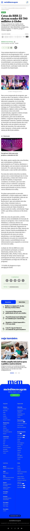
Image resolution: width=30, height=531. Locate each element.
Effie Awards (5, 451)
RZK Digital (19, 455)
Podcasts (5, 424)
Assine (18, 466)
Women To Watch (6, 420)
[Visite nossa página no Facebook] (8, 528)
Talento (18, 417)
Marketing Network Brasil (8, 477)
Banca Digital (6, 430)
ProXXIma (5, 418)
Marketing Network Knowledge (7, 485)
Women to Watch (20, 478)
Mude (18, 454)
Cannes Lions (6, 438)
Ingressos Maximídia (19, 482)
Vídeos (4, 426)
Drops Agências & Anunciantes (21, 414)
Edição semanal (20, 476)
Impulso (19, 439)
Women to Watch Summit (8, 468)
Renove (18, 468)
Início (2, 8)
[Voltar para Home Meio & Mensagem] (12, 2)
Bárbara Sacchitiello (7, 41)
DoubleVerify (20, 457)
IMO (18, 433)
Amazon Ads (20, 435)
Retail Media (20, 421)
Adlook (18, 459)
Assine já (15, 395)
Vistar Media (20, 444)
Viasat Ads (19, 448)
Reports (4, 433)
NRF (4, 443)
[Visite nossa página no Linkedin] (18, 528)
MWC (4, 442)
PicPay (18, 441)
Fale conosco (20, 473)
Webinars (5, 428)
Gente (4, 414)
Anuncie (19, 470)
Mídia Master (6, 473)
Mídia (6, 8)
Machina (19, 446)
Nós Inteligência (20, 443)
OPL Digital (19, 437)
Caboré (4, 453)
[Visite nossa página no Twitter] (11, 528)
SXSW (4, 440)
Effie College (5, 506)
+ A (6, 47)
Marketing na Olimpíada (20, 411)
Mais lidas (22, 302)
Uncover (19, 452)
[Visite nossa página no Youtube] (21, 528)
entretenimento (14, 287)
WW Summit (5, 445)
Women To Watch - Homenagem (7, 488)
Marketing (5, 410)
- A (3, 47)
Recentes (8, 302)
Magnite (19, 450)
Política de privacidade (22, 471)
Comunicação (6, 408)
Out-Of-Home (20, 425)
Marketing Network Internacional (7, 499)
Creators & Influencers (22, 423)
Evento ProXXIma (6, 447)
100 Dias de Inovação (21, 408)
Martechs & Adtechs (21, 427)
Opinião (4, 416)
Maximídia (5, 449)
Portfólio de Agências (7, 431)
